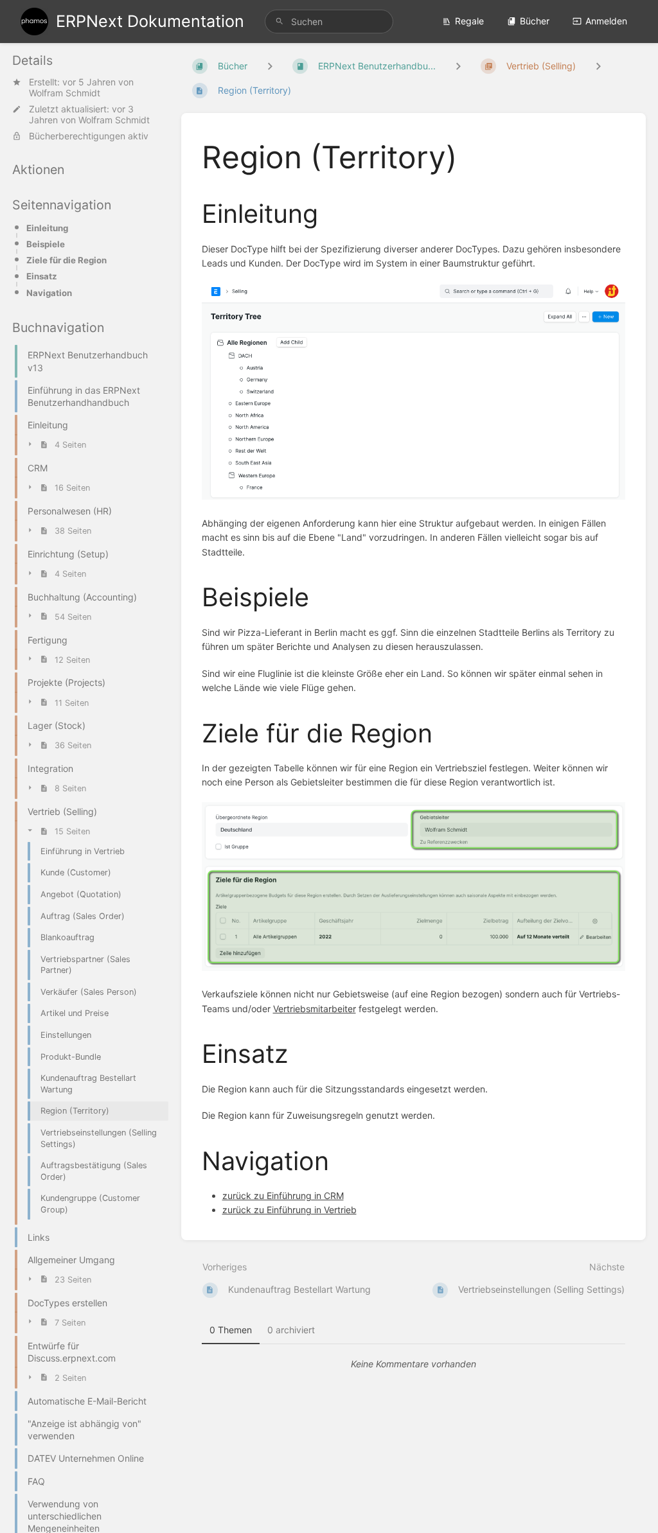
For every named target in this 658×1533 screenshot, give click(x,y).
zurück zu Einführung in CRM (283, 1195)
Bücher (534, 20)
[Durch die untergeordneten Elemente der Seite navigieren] (598, 66)
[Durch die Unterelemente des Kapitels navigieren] (458, 66)
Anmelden (606, 20)
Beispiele (45, 244)
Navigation (49, 293)
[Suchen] (279, 21)
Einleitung (47, 228)
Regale (469, 20)
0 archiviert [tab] (291, 1329)
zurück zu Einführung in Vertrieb (289, 1209)
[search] (329, 21)
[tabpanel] (414, 1364)
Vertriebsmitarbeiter (314, 1008)
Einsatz (41, 276)
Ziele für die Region (66, 260)
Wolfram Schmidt (64, 92)
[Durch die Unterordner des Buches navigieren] (269, 66)
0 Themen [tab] (230, 1329)
